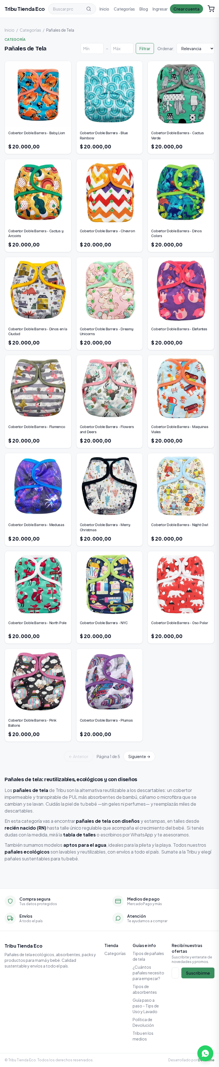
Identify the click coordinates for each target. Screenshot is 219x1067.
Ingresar (160, 8)
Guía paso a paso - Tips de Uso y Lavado (146, 1005)
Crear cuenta (186, 8)
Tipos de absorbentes (145, 989)
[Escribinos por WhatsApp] (205, 1053)
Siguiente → (139, 756)
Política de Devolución (143, 1022)
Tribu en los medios (143, 1036)
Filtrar (144, 48)
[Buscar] (89, 9)
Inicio (104, 8)
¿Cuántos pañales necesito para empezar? (148, 972)
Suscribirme (198, 973)
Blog (143, 8)
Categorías (124, 8)
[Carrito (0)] (211, 8)
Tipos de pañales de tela (148, 956)
